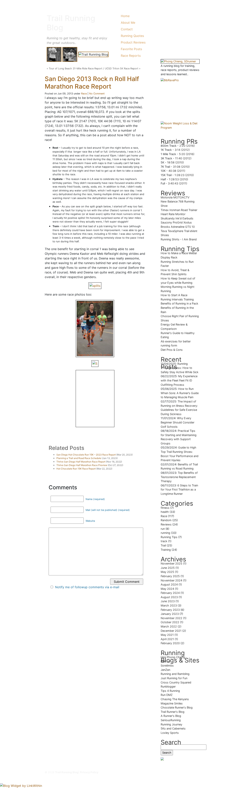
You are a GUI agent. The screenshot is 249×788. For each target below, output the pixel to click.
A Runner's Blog (171, 715)
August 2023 (169, 597)
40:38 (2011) (176, 170)
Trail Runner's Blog (172, 711)
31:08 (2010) (181, 166)
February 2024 (170, 592)
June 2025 (168, 567)
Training (166, 549)
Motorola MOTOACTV (175, 197)
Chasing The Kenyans (175, 699)
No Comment (97, 93)
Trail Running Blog (71, 22)
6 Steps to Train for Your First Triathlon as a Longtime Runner (179, 489)
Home (125, 16)
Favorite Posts (131, 49)
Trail (163, 545)
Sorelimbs (167, 665)
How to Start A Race (174, 295)
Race (84, 93)
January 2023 (170, 613)
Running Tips (169, 537)
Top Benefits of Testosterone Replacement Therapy (179, 477)
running (165, 532)
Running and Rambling (175, 673)
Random (166, 520)
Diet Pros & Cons (172, 349)
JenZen (165, 669)
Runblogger (168, 686)
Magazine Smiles (172, 703)
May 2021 (167, 634)
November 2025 (171, 563)
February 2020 (170, 643)
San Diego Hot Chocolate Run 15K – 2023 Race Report (86, 454)
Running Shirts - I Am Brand (179, 239)
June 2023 (168, 601)
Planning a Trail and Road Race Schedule (78, 458)
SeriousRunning (171, 720)
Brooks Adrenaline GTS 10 (178, 226)
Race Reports (131, 56)
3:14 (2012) (182, 149)
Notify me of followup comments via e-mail (87, 587)
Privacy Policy (89, 772)
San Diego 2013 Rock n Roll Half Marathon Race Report (92, 82)
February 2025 (170, 576)
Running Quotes (132, 36)
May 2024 (167, 588)
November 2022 (171, 618)
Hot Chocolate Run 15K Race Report (76, 468)
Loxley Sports (170, 732)
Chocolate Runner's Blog (177, 707)
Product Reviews (133, 42)
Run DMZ (167, 694)
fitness (165, 507)
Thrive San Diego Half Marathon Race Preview (81, 465)
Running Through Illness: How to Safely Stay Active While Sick (179, 368)
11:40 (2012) (183, 158)
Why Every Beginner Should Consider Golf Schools (177, 422)
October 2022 (170, 622)
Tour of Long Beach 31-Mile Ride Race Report (75, 68)
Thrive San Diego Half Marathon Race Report (80, 461)
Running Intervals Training (177, 299)
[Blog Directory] (180, 758)
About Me (128, 22)
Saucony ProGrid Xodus (176, 222)
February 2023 (170, 609)
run (163, 528)
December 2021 (171, 630)
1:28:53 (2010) (178, 179)
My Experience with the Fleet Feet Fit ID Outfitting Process (179, 380)
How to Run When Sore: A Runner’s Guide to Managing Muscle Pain (180, 393)
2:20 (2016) (187, 145)
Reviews (166, 524)
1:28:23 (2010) (184, 175)
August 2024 (169, 584)
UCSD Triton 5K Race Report (121, 68)
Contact (127, 29)
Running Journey (171, 724)
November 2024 (171, 580)
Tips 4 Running (170, 690)
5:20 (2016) (186, 154)
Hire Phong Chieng (173, 657)
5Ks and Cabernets (173, 728)
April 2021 (167, 639)
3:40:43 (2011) (177, 183)
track (164, 541)
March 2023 (169, 605)
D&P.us (165, 661)
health (165, 511)
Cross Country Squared (176, 682)
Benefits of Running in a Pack (179, 303)
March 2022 (169, 626)
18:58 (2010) (175, 162)
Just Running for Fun (174, 678)
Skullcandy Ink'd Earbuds (177, 218)
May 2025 (167, 571)
